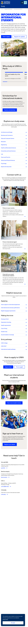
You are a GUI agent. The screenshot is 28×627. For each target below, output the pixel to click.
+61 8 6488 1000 (5, 486)
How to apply (6, 36)
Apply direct (8, 367)
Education (3, 141)
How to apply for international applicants (10, 304)
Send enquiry (4, 477)
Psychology (3, 163)
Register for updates (19, 36)
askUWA (3, 468)
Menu (22, 2)
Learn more (5, 619)
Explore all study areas (6, 166)
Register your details (9, 444)
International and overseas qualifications (10, 307)
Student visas (4, 331)
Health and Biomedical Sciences (8, 148)
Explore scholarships (9, 110)
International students (18, 9)
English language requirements (8, 311)
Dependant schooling (6, 322)
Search (25, 2)
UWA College (4, 343)
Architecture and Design (6, 132)
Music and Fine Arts (5, 157)
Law (2, 154)
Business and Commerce (7, 135)
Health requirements (6, 325)
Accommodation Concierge (7, 334)
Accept (13, 623)
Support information (8, 9)
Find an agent (19, 367)
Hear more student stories (14, 403)
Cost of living (4, 328)
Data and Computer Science (7, 138)
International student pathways (8, 349)
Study (3, 6)
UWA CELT (3, 346)
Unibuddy (3, 494)
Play (14, 392)
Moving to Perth (5, 319)
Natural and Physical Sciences (8, 160)
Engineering (4, 144)
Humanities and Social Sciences (8, 151)
